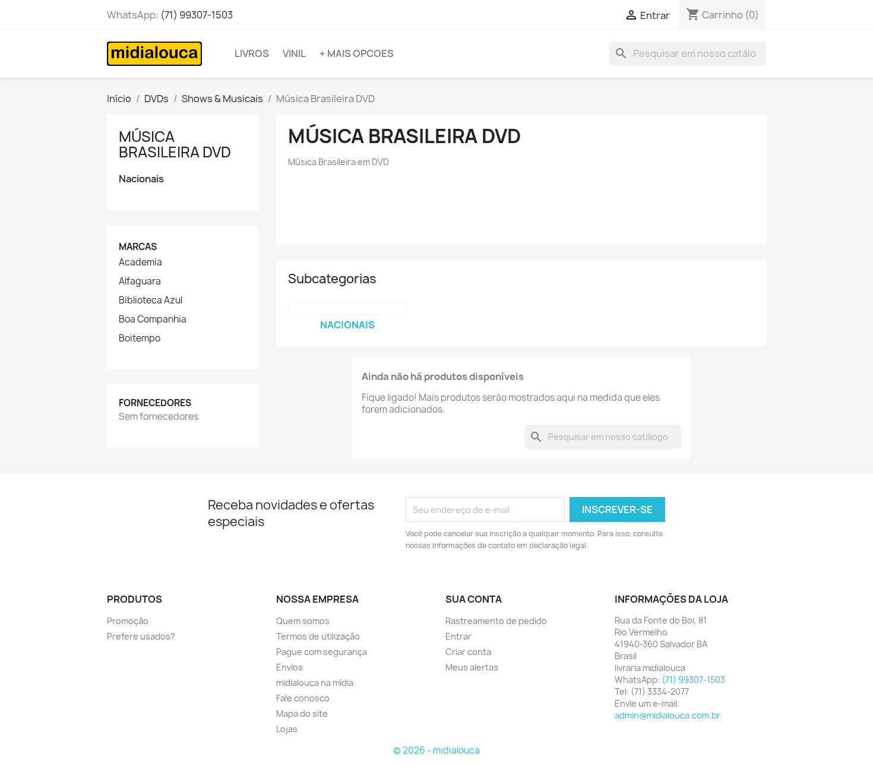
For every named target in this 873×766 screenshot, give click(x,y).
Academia (140, 262)
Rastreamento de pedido (496, 620)
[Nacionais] (347, 309)
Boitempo (139, 338)
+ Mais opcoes (357, 53)
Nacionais (141, 179)
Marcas (138, 246)
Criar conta (468, 651)
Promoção (127, 620)
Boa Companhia (152, 319)
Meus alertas (471, 667)
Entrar (458, 636)
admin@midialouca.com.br (667, 715)
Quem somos (303, 620)
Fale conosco (303, 698)
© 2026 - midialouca (436, 750)
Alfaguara (140, 281)
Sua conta (473, 599)
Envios (289, 667)
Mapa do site (302, 713)
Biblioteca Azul (150, 300)
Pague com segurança (321, 651)
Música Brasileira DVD (175, 144)
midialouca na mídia (314, 682)
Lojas (287, 729)
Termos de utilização (318, 636)
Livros (252, 53)
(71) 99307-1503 (196, 14)
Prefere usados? (141, 636)
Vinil (294, 53)
